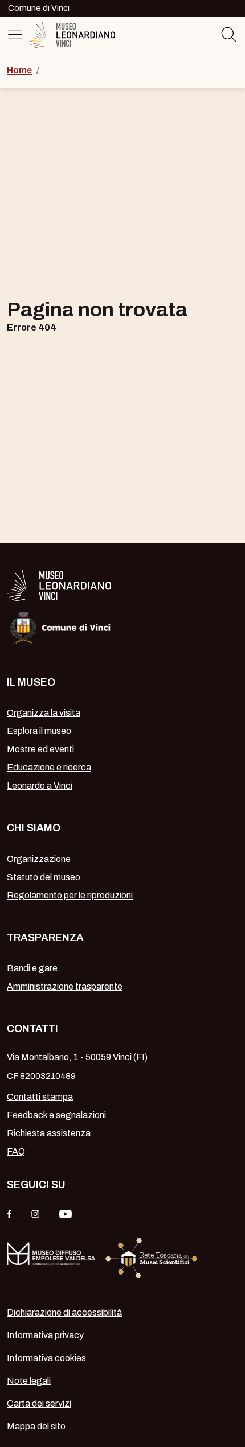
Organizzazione (39, 859)
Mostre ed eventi (40, 749)
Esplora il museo (39, 731)
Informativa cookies (46, 1358)
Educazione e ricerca (49, 767)
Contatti (32, 1028)
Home (19, 70)
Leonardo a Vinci (39, 785)
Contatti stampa (40, 1097)
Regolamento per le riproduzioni (70, 895)
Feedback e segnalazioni (56, 1115)
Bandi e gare (32, 968)
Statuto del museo (43, 877)
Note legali (29, 1381)
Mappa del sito (36, 1426)
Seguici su (36, 1184)
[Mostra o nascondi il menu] (17, 34)
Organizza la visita (43, 713)
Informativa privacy (45, 1335)
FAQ (16, 1151)
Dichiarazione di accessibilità (64, 1312)
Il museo (31, 682)
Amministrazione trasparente (64, 986)
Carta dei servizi (39, 1403)
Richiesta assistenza (49, 1133)
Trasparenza (45, 937)
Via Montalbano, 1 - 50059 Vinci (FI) (77, 1057)
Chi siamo (33, 828)
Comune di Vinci (39, 8)
